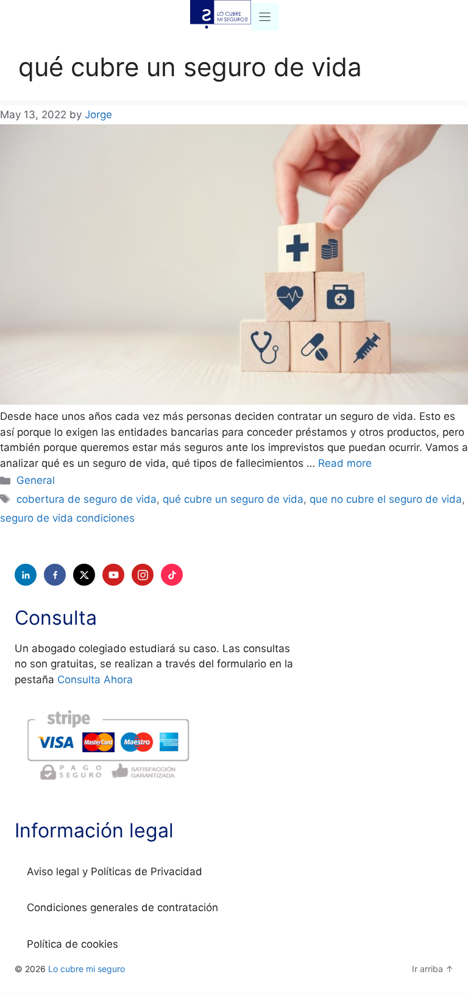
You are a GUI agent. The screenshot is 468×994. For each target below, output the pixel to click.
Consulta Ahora (95, 679)
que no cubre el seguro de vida (386, 499)
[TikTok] (172, 575)
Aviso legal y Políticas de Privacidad (114, 871)
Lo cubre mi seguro (86, 969)
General (35, 480)
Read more (345, 463)
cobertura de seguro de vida (86, 499)
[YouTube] (113, 575)
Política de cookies (72, 944)
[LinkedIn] (26, 575)
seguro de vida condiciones (67, 518)
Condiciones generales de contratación (122, 907)
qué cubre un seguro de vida (233, 499)
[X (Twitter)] (84, 575)
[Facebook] (55, 575)
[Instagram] (143, 575)
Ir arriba (432, 969)
